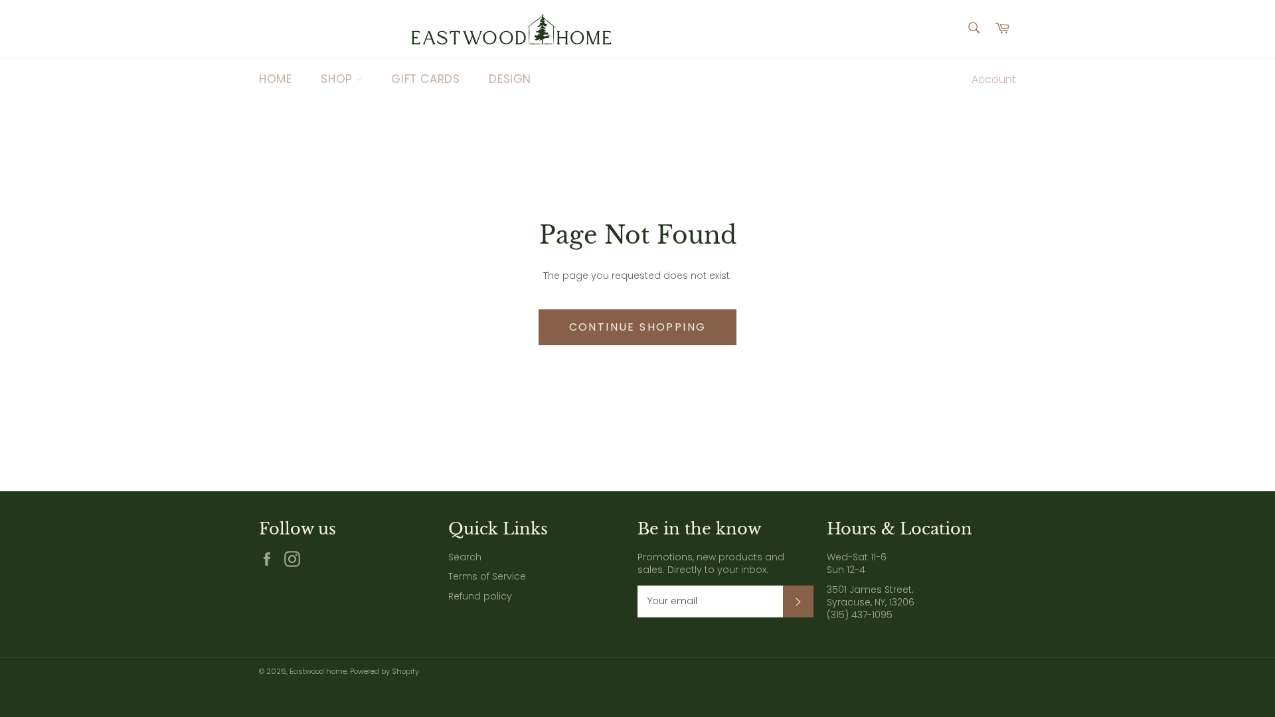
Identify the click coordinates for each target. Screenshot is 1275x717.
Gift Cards (425, 79)
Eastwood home (318, 671)
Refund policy (480, 596)
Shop (338, 79)
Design (510, 79)
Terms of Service (487, 576)
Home (275, 79)
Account (994, 79)
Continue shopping (638, 327)
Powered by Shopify (384, 671)
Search (464, 557)
